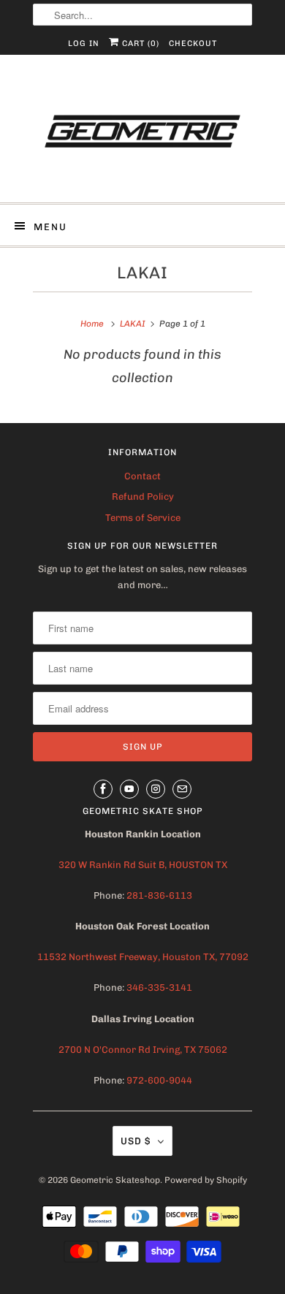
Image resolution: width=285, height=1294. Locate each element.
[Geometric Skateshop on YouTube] (129, 789)
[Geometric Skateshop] (142, 134)
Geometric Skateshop (115, 1180)
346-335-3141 (159, 987)
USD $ (136, 1140)
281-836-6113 (158, 895)
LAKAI (142, 273)
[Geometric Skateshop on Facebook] (103, 789)
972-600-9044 (159, 1080)
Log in (83, 43)
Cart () (139, 43)
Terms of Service (142, 517)
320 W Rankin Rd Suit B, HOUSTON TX (142, 864)
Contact (142, 476)
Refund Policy (143, 496)
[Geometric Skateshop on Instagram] (155, 789)
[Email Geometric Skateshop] (181, 789)
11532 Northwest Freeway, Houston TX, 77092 (142, 956)
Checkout (193, 43)
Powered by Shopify (205, 1180)
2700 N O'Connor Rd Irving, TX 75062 (142, 1049)
